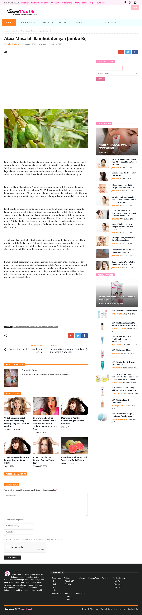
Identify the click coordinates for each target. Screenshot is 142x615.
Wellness (101, 3)
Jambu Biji (18, 327)
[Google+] (130, 2)
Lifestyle (82, 578)
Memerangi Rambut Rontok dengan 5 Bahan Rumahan (72, 421)
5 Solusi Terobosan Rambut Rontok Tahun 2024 (43, 460)
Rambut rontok (34, 327)
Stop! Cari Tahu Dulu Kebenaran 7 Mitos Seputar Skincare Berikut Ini (123, 213)
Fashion (35, 3)
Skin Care (117, 587)
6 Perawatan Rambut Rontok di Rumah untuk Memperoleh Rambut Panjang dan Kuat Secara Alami (45, 423)
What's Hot (80, 593)
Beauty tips (15, 31)
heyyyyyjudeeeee (118, 406)
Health (45, 3)
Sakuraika (115, 353)
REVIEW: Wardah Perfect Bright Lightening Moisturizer (122, 339)
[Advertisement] (46, 80)
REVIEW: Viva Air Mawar (121, 350)
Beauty (26, 3)
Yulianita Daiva (13, 44)
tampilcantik (26, 609)
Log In (135, 7)
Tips (92, 3)
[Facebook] (125, 2)
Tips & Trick (51, 327)
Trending (68, 584)
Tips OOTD (69, 581)
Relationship (57, 593)
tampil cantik (81, 3)
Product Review (119, 578)
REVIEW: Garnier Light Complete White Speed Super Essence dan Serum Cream (124, 376)
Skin (54, 590)
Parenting (106, 578)
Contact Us (133, 609)
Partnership (119, 609)
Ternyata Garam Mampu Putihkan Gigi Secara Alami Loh (67, 348)
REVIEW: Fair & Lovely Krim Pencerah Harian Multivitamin (117, 298)
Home (6, 31)
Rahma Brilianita (118, 329)
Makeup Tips (93, 578)
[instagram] (135, 2)
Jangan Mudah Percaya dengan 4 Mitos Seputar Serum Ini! (122, 226)
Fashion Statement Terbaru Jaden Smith (25, 348)
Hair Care (117, 581)
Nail (54, 587)
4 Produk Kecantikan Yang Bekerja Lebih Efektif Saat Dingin (115, 147)
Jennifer (102, 152)
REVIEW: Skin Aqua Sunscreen (124, 311)
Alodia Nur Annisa (119, 419)
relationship (68, 3)
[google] (121, 52)
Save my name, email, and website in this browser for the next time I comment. (33, 540)
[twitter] (128, 52)
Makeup (117, 584)
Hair (52, 44)
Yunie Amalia (117, 394)
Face (55, 581)
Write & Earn (106, 609)
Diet (68, 596)
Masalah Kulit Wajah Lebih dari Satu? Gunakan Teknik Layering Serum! (123, 199)
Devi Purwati (116, 314)
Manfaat (55, 3)
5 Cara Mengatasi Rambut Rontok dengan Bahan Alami (16, 460)
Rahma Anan (116, 383)
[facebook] (135, 52)
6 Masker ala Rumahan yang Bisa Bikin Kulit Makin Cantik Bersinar (124, 161)
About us (94, 609)
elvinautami (104, 304)
